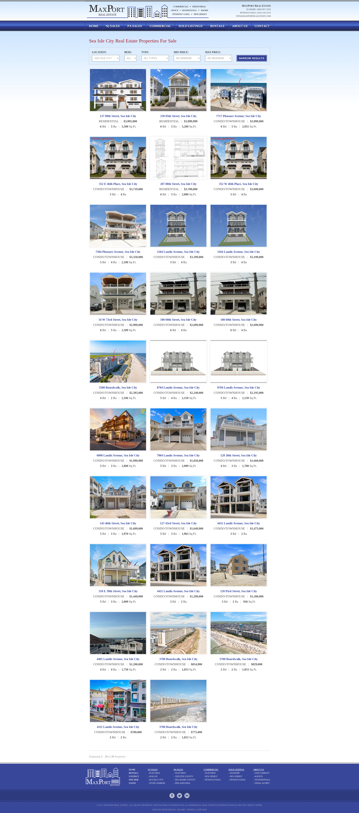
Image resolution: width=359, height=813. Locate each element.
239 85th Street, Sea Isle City (178, 116)
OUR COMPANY (262, 773)
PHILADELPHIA (182, 783)
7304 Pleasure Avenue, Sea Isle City (118, 251)
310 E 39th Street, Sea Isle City (118, 591)
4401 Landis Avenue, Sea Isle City (118, 659)
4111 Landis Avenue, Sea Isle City (118, 726)
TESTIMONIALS (262, 780)
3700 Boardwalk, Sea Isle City (178, 659)
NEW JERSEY (211, 776)
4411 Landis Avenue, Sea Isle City (238, 523)
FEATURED (154, 773)
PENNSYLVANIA (213, 780)
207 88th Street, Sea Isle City (178, 183)
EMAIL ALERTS (262, 783)
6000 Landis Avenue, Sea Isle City (118, 455)
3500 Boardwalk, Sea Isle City (118, 387)
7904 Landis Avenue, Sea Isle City (178, 455)
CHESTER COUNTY (184, 776)
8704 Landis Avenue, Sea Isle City (178, 387)
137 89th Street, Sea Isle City (118, 116)
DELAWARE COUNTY (185, 780)
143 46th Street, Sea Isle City (118, 523)
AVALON (153, 776)
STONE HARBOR (157, 783)
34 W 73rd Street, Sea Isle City (118, 319)
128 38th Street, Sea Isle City (238, 455)
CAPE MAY (202, 810)
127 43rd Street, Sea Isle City (178, 523)
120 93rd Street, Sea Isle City (238, 591)
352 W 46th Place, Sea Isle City (238, 183)
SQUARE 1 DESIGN (186, 810)
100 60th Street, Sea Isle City (178, 319)
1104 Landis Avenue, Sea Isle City (178, 251)
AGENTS (258, 776)
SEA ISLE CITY (156, 780)
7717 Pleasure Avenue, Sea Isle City (238, 116)
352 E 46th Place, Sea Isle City (118, 183)
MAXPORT (235, 773)
